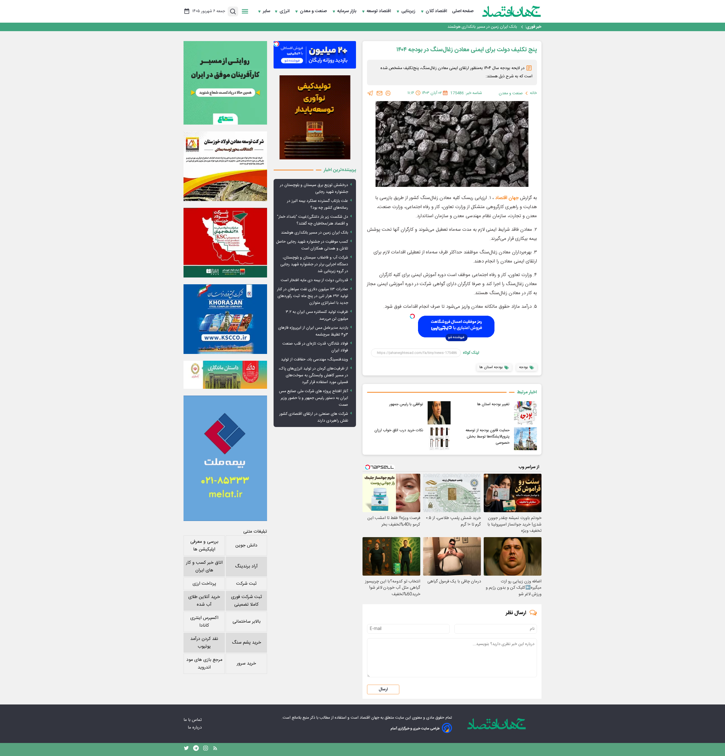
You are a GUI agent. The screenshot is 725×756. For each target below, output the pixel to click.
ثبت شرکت (246, 584)
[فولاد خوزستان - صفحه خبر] (225, 242)
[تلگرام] (370, 93)
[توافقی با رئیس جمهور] (439, 412)
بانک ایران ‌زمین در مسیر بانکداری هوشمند (482, 27)
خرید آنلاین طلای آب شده (204, 600)
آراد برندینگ (246, 566)
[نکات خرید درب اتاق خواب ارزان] (439, 438)
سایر (266, 11)
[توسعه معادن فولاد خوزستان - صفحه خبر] (225, 166)
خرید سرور (246, 663)
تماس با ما (193, 719)
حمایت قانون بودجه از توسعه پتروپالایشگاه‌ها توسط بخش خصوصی (487, 436)
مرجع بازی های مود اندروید (204, 663)
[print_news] (388, 93)
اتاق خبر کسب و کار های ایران (204, 566)
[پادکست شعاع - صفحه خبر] (225, 83)
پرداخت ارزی (204, 584)
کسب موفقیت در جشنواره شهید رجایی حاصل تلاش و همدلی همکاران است (312, 245)
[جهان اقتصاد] (511, 11)
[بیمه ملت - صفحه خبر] (225, 458)
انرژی (285, 11)
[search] (233, 11)
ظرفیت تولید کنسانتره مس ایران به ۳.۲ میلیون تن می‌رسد (317, 315)
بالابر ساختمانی (247, 621)
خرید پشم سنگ (246, 642)
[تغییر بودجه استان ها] (525, 412)
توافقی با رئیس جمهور (406, 404)
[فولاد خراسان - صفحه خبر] (225, 319)
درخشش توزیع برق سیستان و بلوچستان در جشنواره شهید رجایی (314, 188)
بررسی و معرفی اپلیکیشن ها (204, 545)
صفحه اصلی (463, 11)
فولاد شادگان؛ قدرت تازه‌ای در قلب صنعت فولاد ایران (315, 347)
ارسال (383, 689)
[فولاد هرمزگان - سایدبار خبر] (315, 117)
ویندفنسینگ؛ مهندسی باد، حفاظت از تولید (314, 359)
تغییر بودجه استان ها (493, 404)
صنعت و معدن (314, 11)
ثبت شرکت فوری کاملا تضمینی (246, 600)
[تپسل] (412, 316)
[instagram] (205, 749)
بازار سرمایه (347, 11)
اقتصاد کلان (437, 11)
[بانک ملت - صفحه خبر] (225, 374)
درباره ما (195, 727)
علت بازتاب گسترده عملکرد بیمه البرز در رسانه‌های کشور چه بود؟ (317, 204)
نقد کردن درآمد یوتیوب (204, 642)
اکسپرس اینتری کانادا (204, 621)
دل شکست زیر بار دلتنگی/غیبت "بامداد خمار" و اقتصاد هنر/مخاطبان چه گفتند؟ (312, 220)
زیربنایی (408, 11)
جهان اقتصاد (507, 198)
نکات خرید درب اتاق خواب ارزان (398, 430)
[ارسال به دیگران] (379, 93)
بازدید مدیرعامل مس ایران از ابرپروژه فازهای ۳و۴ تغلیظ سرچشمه (313, 331)
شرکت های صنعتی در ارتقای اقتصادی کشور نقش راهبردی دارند (313, 417)
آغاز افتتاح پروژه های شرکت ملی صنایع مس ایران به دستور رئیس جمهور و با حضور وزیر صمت (313, 398)
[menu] (245, 11)
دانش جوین (246, 545)
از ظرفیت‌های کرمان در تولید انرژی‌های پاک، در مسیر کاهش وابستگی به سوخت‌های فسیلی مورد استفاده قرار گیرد (313, 375)
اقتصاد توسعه (379, 11)
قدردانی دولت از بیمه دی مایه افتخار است (314, 280)
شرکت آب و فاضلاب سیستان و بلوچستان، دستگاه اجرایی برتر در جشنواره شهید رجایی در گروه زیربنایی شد (314, 264)
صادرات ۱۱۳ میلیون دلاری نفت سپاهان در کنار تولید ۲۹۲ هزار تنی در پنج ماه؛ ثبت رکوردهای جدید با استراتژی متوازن (312, 296)
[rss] (215, 749)
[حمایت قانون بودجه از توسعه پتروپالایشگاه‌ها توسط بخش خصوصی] (525, 438)
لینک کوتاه (471, 352)
